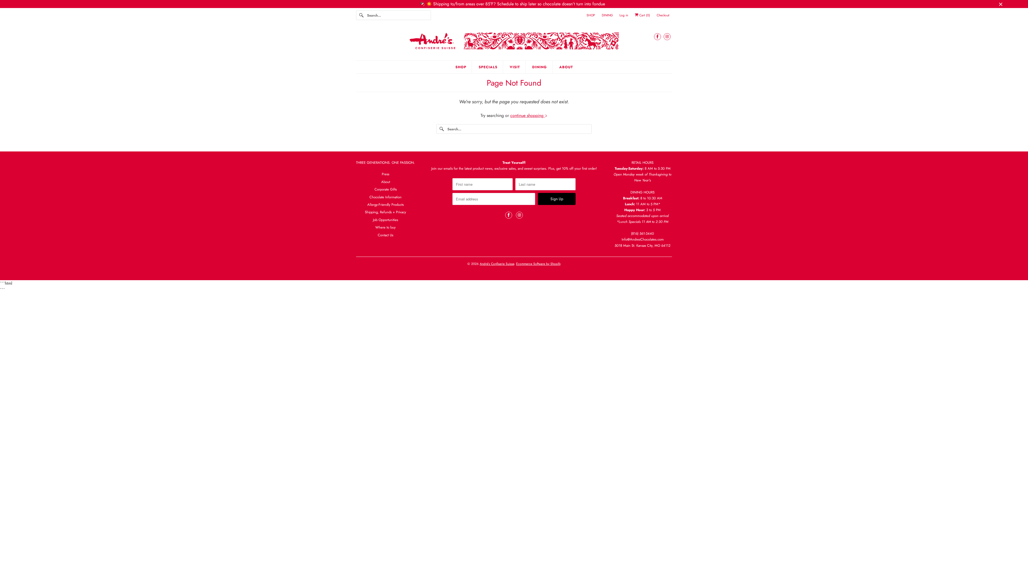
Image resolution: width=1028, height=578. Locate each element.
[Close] (587, 234)
